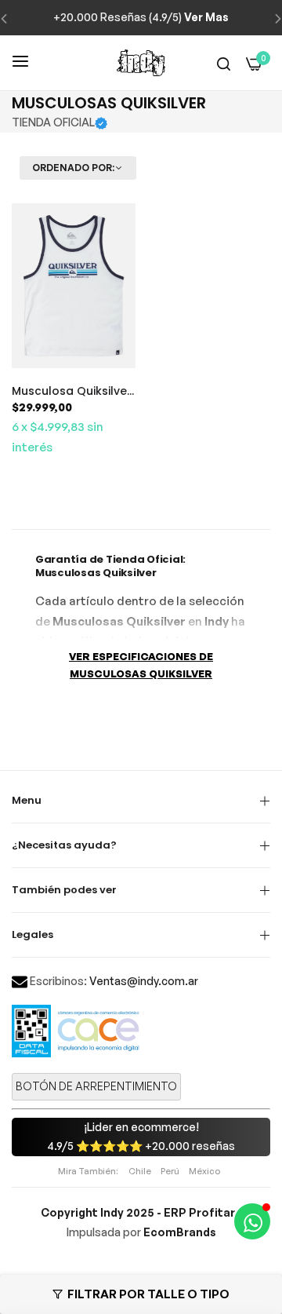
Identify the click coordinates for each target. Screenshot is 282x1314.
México (204, 1171)
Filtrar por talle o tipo (148, 1294)
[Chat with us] (252, 1221)
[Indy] (141, 62)
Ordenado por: (73, 168)
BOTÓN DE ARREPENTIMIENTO (96, 1086)
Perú (170, 1171)
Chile (139, 1171)
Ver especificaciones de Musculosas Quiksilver (141, 665)
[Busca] (223, 63)
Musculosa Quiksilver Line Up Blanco (72, 391)
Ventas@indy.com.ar (143, 980)
